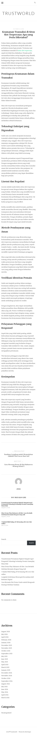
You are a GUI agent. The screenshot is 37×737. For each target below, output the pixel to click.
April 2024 (4, 695)
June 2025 (4, 659)
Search (3, 539)
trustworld (18, 13)
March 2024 (5, 697)
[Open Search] (35, 2)
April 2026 (4, 637)
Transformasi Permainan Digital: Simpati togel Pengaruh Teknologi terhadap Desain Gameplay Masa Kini (17, 561)
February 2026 (6, 640)
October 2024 (5, 678)
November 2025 (6, 648)
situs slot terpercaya (25, 50)
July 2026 (4, 634)
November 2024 (6, 675)
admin (18, 489)
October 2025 (5, 651)
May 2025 (4, 662)
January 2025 (5, 670)
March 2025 (5, 667)
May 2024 (4, 692)
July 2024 (4, 686)
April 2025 (4, 664)
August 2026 (5, 631)
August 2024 (5, 684)
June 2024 (4, 689)
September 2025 (6, 653)
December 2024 (6, 673)
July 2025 (4, 656)
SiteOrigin (28, 732)
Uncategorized (6, 713)
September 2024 (6, 681)
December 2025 (6, 645)
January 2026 (5, 642)
